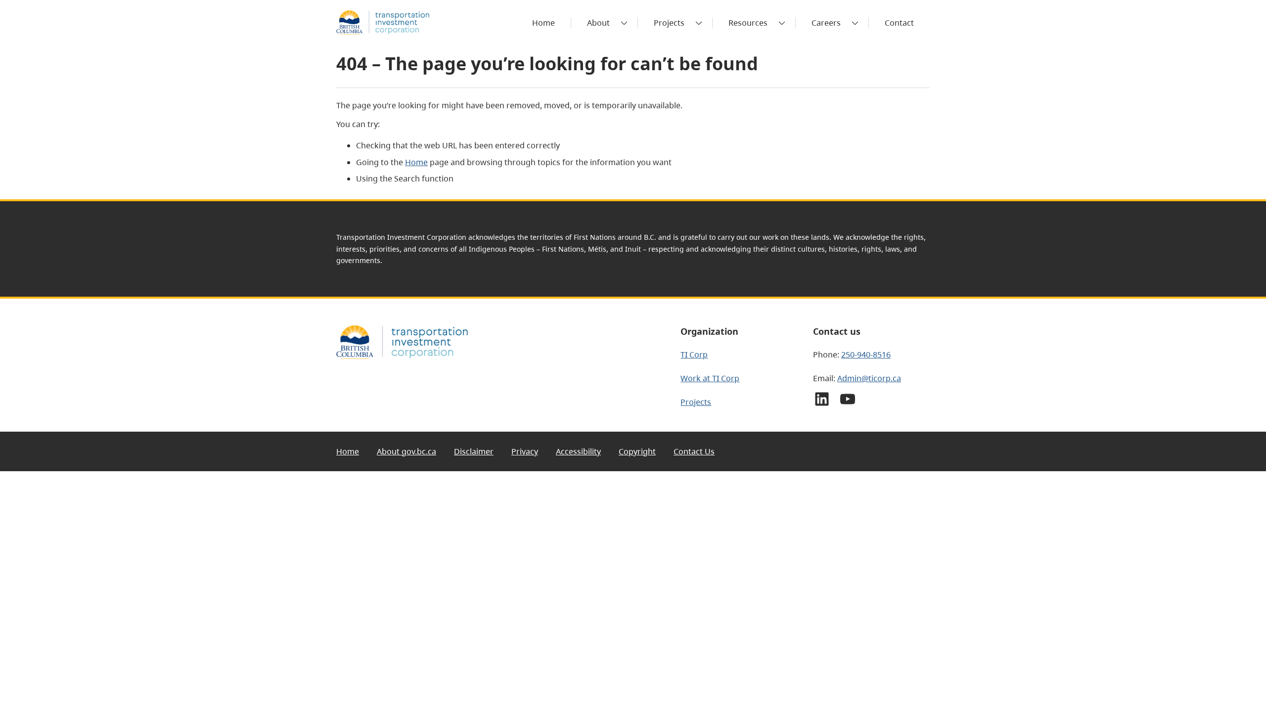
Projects (669, 22)
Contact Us (694, 451)
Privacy (524, 451)
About (598, 22)
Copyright (637, 451)
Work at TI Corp (709, 378)
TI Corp (694, 354)
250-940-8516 (866, 354)
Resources (748, 22)
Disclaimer (474, 451)
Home (416, 162)
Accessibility (578, 451)
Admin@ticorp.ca (869, 378)
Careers (826, 22)
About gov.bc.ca (406, 451)
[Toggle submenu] (624, 22)
